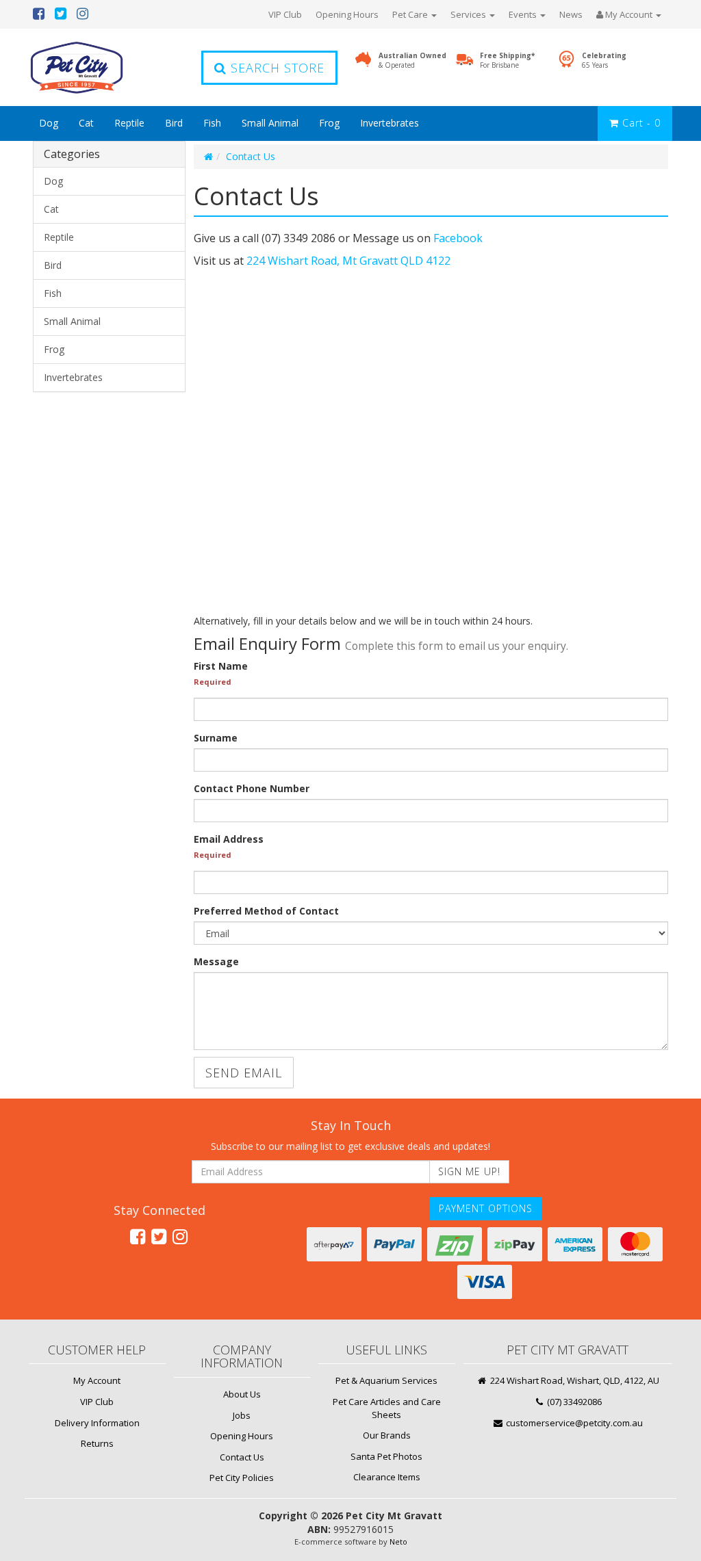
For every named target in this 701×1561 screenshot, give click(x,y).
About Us (242, 1394)
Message (216, 961)
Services (469, 14)
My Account (96, 1380)
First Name (221, 665)
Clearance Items (386, 1477)
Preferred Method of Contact (266, 910)
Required (212, 682)
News (571, 14)
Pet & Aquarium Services (386, 1380)
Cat (86, 122)
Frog (329, 122)
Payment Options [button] (486, 1208)
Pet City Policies (241, 1477)
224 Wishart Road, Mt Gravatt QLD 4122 (348, 260)
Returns (97, 1443)
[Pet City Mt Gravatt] (97, 67)
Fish (212, 122)
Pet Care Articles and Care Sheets (387, 1408)
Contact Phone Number (251, 788)
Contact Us (250, 156)
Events (524, 14)
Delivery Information (97, 1423)
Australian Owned (412, 60)
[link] (137, 1236)
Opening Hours (347, 14)
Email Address (229, 838)
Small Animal (270, 122)
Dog (48, 122)
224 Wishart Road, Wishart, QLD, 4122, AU (573, 1380)
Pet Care (411, 14)
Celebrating (604, 60)
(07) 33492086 (573, 1401)
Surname (216, 737)
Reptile (129, 122)
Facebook (458, 238)
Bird (174, 122)
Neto (398, 1541)
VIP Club (285, 14)
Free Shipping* (507, 60)
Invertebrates (389, 122)
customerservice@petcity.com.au (573, 1423)
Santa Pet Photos (386, 1456)
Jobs (242, 1415)
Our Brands (387, 1435)
